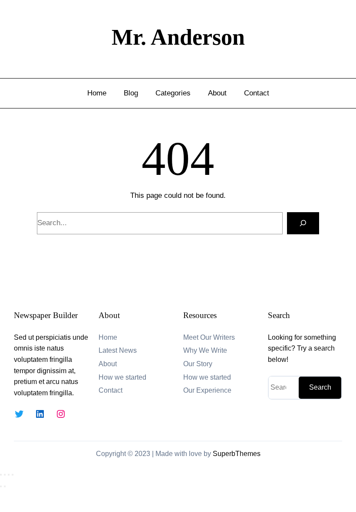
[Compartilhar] (9, 475)
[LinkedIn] (40, 414)
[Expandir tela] (5, 475)
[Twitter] (19, 414)
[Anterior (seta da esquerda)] (1, 486)
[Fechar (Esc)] (12, 475)
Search (320, 387)
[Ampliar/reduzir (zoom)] (1, 475)
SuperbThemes (236, 453)
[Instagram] (61, 414)
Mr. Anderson (178, 37)
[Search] (303, 223)
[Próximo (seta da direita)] (5, 486)
